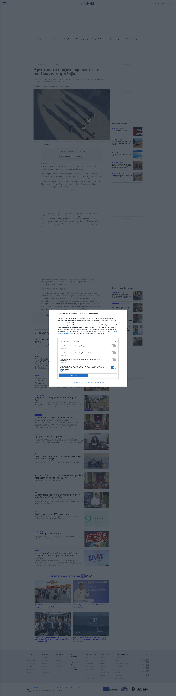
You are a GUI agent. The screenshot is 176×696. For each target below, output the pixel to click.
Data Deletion (76, 382)
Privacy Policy (99, 382)
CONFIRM (73, 375)
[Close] (123, 314)
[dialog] (88, 348)
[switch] (113, 345)
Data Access (88, 382)
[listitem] (88, 341)
